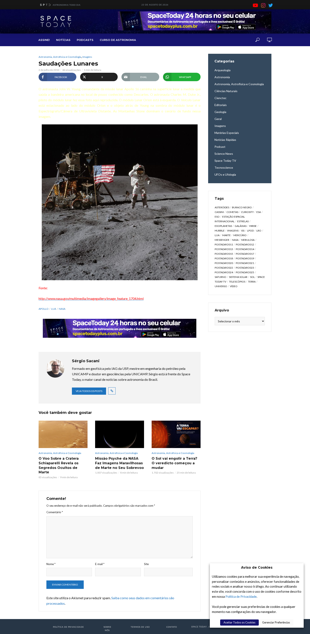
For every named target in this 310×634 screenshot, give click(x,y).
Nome (50, 564)
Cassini (219, 212)
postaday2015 (224, 253)
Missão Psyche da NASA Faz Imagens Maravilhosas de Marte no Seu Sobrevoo (119, 463)
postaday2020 (224, 263)
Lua (53, 308)
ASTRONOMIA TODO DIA (67, 5)
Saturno (220, 277)
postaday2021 (245, 263)
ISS (242, 230)
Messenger (222, 239)
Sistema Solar (238, 277)
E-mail (99, 564)
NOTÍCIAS (63, 40)
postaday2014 (245, 249)
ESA (258, 212)
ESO (217, 216)
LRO (258, 230)
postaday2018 (224, 258)
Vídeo (233, 286)
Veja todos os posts (89, 391)
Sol (252, 277)
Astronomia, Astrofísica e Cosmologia (60, 56)
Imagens (87, 56)
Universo (221, 286)
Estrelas (243, 221)
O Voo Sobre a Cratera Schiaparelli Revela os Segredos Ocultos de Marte (59, 465)
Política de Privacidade (241, 596)
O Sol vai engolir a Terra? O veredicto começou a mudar (174, 463)
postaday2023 (245, 267)
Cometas (232, 212)
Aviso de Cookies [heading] (256, 567)
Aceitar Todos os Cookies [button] (239, 622)
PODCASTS (85, 40)
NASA (62, 308)
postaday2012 (245, 244)
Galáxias (241, 225)
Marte (226, 235)
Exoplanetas (223, 225)
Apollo (44, 308)
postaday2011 (224, 244)
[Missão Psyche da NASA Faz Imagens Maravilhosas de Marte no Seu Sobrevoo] (119, 434)
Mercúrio (240, 235)
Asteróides (222, 207)
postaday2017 (245, 253)
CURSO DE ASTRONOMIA (118, 40)
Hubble (220, 230)
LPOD (250, 230)
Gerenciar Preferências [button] (276, 622)
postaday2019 (245, 258)
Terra (252, 281)
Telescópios (237, 281)
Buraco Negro (242, 207)
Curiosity (247, 212)
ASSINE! (44, 40)
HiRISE (253, 225)
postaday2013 (224, 249)
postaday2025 (245, 272)
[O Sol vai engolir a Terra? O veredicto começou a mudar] (176, 434)
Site (146, 564)
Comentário (54, 512)
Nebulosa (248, 239)
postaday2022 (224, 267)
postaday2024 (224, 272)
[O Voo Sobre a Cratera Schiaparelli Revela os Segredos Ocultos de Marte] (63, 434)
